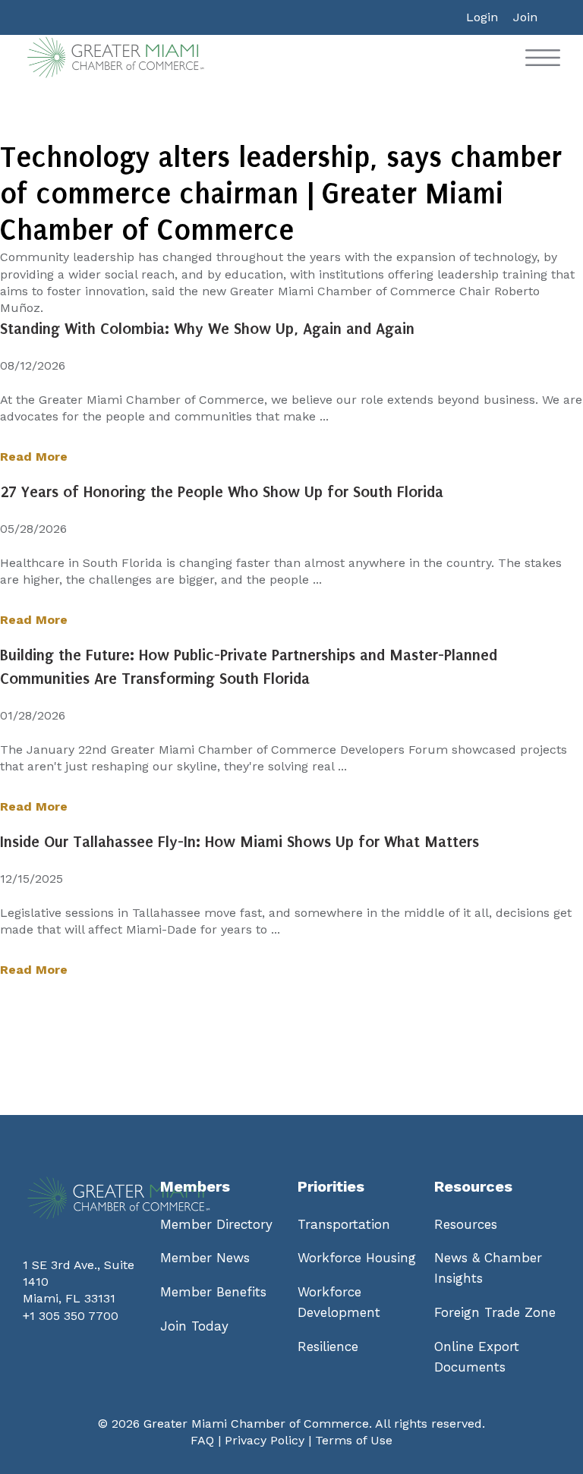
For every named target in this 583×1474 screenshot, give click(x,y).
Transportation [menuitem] (344, 1224)
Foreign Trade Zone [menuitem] (495, 1312)
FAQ (202, 1440)
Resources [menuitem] (465, 1224)
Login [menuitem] (482, 17)
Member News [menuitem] (205, 1257)
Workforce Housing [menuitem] (357, 1257)
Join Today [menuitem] (194, 1326)
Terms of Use (353, 1440)
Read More (34, 456)
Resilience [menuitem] (328, 1346)
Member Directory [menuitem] (216, 1224)
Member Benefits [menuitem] (213, 1291)
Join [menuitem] (525, 17)
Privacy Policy (264, 1440)
